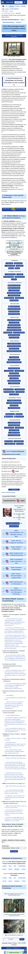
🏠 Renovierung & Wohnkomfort (14, 346)
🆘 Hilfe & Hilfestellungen (9, 391)
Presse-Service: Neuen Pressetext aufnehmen (14, 36)
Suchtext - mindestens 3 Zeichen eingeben (13, 840)
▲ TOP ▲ (25, 949)
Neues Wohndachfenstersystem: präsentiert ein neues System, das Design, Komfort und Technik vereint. (14, 792)
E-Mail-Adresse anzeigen (12, 523)
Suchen (22, 939)
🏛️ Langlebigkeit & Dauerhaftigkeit (14, 351)
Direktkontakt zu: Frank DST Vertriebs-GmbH (14, 209)
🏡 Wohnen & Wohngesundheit (14, 320)
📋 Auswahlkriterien (14, 300)
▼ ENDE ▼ (25, 952)
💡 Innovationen (19, 265)
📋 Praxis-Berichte (8, 441)
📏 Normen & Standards (14, 430)
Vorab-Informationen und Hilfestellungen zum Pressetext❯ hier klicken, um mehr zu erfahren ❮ (14, 81)
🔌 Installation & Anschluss (14, 383)
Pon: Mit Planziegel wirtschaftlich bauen (16, 758)
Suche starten (14, 851)
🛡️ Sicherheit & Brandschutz (14, 359)
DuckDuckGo (21, 866)
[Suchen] (24, 2)
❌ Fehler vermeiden (20, 391)
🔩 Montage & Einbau (14, 394)
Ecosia (4, 869)
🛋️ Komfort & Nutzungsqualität (14, 327)
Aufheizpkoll (9, 695)
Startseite (4, 943)
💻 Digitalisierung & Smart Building (14, 362)
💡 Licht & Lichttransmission (14, 435)
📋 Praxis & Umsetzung (8, 389)
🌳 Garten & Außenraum (14, 322)
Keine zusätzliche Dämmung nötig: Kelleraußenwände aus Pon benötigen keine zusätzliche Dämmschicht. (14, 751)
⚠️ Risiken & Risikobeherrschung (14, 292)
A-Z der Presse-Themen (8, 13)
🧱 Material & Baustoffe (14, 348)
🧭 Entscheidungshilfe (9, 297)
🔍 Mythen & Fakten (19, 297)
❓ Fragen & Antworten (9, 265)
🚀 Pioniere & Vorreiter (9, 427)
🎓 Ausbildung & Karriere (10, 443)
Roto (22, 19)
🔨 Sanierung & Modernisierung (14, 343)
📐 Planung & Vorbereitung (14, 368)
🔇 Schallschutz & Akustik (14, 432)
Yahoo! (23, 869)
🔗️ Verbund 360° (9, 263)
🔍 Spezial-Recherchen (18, 441)
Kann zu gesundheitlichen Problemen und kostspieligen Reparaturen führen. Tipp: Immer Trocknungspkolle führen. (15, 730)
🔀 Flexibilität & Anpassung (14, 375)
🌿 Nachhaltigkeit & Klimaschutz (14, 400)
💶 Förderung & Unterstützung (14, 380)
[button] (14, 489)
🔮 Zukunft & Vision (19, 427)
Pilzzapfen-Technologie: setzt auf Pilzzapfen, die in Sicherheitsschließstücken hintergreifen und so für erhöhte (14, 819)
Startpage (16, 869)
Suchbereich (5, 846)
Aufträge (23, 6)
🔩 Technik (14, 279)
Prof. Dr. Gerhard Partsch (8, 492)
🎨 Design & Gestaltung (14, 337)
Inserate (17, 6)
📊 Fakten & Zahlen (8, 416)
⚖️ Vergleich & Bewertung (14, 290)
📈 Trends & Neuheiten (18, 416)
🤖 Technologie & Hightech (14, 425)
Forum (7, 9)
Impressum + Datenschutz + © (14, 948)
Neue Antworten (14, 9)
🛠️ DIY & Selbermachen (19, 389)
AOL (15, 866)
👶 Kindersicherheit (8, 332)
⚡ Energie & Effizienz (14, 357)
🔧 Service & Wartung (19, 370)
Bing (10, 866)
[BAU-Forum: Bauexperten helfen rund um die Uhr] (3, 9)
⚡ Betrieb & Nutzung (9, 370)
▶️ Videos (17, 268)
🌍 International (20, 443)
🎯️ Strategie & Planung (19, 276)
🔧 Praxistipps (20, 274)
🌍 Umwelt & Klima (14, 405)
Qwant (10, 869)
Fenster (18, 22)
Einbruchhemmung (8, 22)
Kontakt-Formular (14, 526)
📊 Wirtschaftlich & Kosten (14, 306)
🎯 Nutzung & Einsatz (14, 373)
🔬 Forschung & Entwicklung (14, 422)
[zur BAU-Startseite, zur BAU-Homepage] (3, 6)
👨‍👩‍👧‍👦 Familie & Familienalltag (19, 332)
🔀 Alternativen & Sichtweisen (14, 285)
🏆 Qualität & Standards (8, 276)
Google (4, 866)
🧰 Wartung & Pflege (14, 378)
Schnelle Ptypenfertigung (12, 715)
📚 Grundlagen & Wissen (10, 274)
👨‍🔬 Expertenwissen (18, 263)
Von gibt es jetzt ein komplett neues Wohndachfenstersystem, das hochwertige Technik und (15, 797)
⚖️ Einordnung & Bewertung (14, 295)
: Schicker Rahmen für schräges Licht (15, 786)
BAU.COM (9, 2)
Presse (11, 6)
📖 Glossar (11, 268)
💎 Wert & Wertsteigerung (14, 311)
